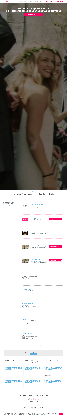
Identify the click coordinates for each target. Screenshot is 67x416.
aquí (44, 414)
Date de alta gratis (33, 354)
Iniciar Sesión (42, 1)
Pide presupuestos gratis (33, 14)
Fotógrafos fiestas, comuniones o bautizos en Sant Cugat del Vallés (9, 206)
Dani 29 (33, 232)
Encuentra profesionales (22, 1)
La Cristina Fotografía (37, 204)
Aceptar (61, 413)
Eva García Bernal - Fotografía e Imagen (37, 260)
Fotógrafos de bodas (17, 191)
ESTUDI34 (33, 218)
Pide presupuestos (50, 1)
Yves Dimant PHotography (38, 246)
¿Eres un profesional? (60, 1)
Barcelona (11, 191)
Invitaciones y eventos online (33, 1)
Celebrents (6, 191)
